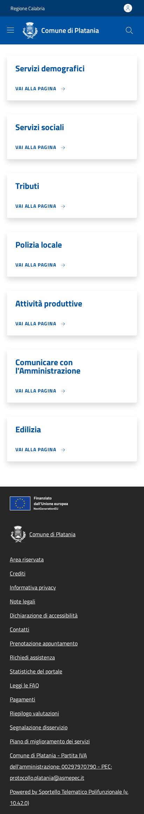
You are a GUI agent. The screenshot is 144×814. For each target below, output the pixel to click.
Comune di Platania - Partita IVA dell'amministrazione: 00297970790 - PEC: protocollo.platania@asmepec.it (61, 766)
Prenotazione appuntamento (44, 643)
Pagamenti (22, 699)
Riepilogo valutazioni (34, 713)
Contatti (19, 629)
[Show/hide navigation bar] (10, 30)
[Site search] (129, 30)
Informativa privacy (33, 587)
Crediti (18, 573)
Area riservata (27, 559)
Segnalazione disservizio (38, 727)
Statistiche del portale (36, 671)
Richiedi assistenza (32, 657)
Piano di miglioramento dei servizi (50, 741)
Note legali (22, 601)
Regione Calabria (27, 8)
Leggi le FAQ (24, 685)
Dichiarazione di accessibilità (44, 615)
